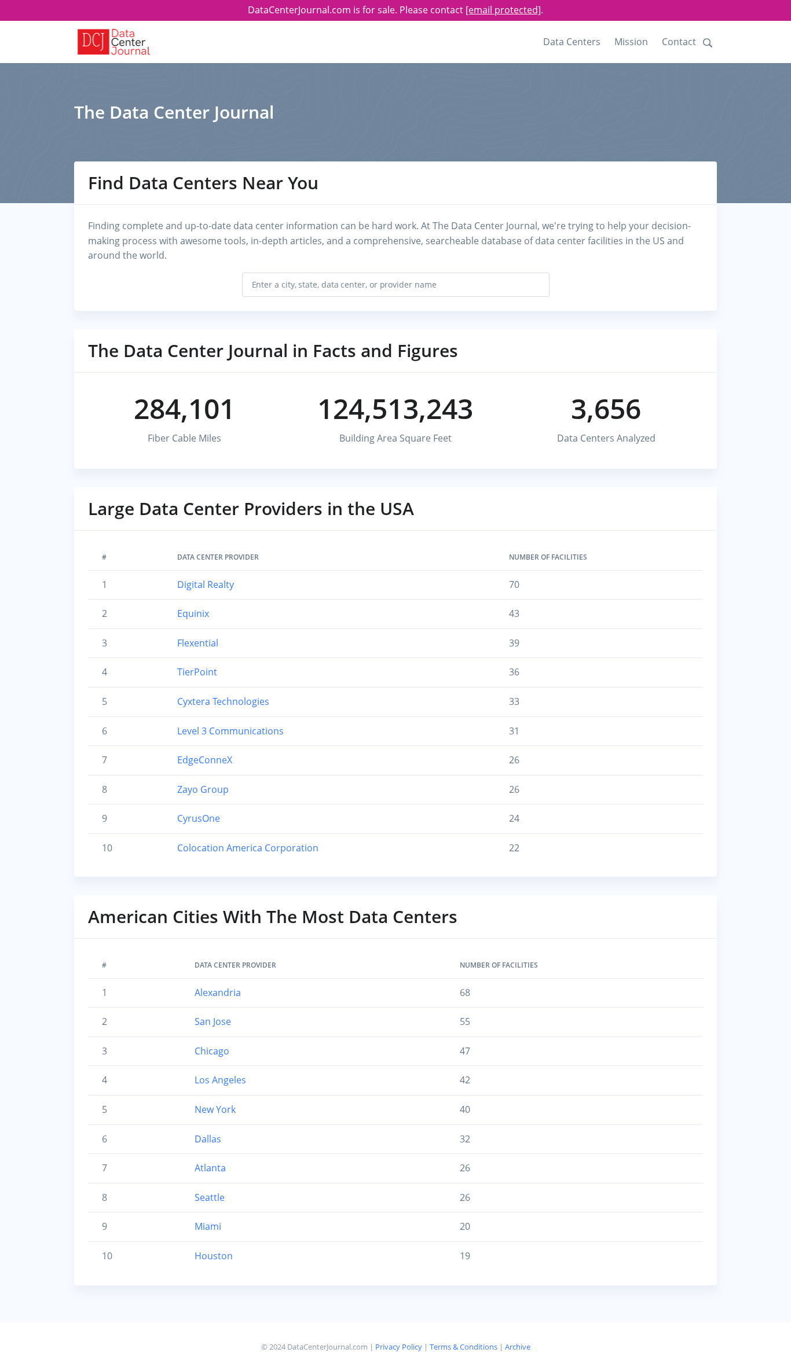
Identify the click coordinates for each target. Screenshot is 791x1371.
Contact (679, 41)
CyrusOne (198, 818)
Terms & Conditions (463, 1346)
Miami (208, 1226)
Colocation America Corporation (247, 847)
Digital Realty (205, 584)
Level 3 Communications (230, 731)
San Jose (213, 1021)
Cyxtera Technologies (223, 701)
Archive (517, 1346)
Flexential (197, 643)
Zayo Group (203, 789)
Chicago (212, 1051)
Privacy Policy (398, 1346)
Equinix (193, 613)
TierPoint (197, 672)
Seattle (210, 1197)
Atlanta (210, 1168)
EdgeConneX (204, 760)
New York (215, 1109)
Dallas (208, 1139)
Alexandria (218, 992)
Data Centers (571, 41)
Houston (214, 1255)
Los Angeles (220, 1080)
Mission (631, 41)
